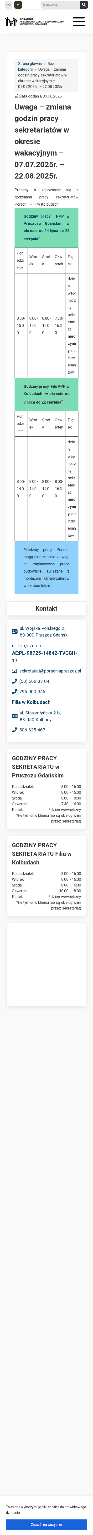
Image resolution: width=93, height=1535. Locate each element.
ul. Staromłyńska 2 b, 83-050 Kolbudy (40, 716)
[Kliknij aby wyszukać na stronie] (84, 5)
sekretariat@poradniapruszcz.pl (50, 671)
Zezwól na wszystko (46, 1525)
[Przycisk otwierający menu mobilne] (79, 21)
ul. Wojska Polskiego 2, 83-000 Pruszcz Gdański (44, 632)
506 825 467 (32, 730)
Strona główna (30, 63)
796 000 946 (32, 691)
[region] (46, 1515)
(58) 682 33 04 (34, 681)
